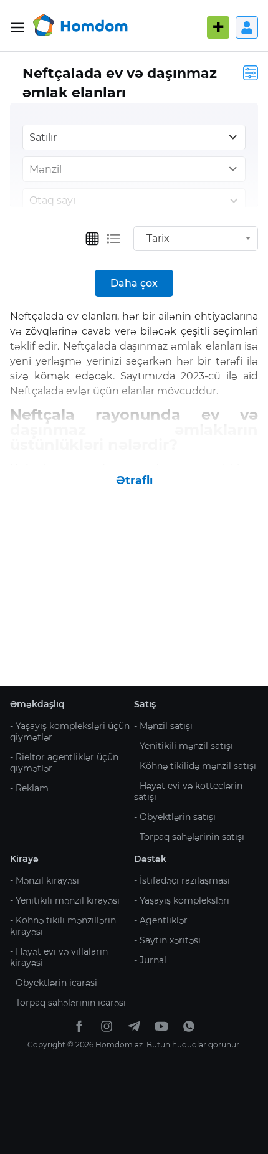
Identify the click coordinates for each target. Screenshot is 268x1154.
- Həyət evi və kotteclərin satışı (188, 791)
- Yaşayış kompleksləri (181, 900)
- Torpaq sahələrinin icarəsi (68, 1002)
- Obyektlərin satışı (175, 817)
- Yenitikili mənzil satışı (183, 745)
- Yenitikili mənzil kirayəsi (65, 900)
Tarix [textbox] (158, 238)
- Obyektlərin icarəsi (53, 982)
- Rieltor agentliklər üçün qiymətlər (64, 762)
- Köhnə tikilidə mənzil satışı (195, 765)
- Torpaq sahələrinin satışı (189, 836)
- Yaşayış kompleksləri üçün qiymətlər (70, 731)
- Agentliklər (161, 920)
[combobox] (195, 238)
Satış (145, 704)
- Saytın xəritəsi (167, 940)
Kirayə (24, 858)
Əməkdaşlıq (37, 704)
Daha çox (134, 283)
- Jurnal (150, 960)
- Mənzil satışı (163, 726)
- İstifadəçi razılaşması (182, 880)
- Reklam (29, 788)
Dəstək (150, 858)
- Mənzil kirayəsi (44, 880)
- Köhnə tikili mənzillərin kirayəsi (63, 926)
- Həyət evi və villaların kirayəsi (59, 957)
